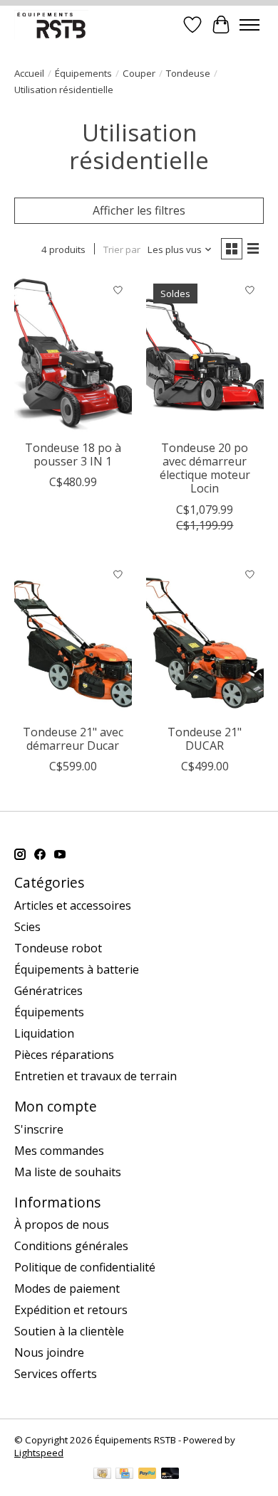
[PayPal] (147, 1475)
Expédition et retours (71, 1310)
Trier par (121, 249)
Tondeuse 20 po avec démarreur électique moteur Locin (205, 468)
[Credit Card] (124, 1475)
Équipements (83, 73)
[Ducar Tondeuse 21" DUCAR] (205, 639)
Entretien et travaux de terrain (95, 1076)
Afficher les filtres (139, 210)
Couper (139, 73)
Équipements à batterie (76, 969)
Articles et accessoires (72, 905)
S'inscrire (38, 1129)
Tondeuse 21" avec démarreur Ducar (73, 738)
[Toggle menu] (249, 25)
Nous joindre (49, 1352)
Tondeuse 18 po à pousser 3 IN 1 (73, 454)
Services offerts (55, 1374)
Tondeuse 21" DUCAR (205, 738)
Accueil (29, 73)
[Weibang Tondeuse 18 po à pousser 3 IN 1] (73, 354)
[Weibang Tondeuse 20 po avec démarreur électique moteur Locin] (205, 354)
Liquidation (44, 1033)
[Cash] (102, 1475)
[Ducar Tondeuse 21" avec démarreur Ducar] (73, 639)
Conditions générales (71, 1246)
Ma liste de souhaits (67, 1172)
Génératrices (48, 991)
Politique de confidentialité (84, 1267)
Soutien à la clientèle (69, 1331)
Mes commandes (59, 1150)
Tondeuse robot (58, 948)
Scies (27, 927)
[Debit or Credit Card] (170, 1475)
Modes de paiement (67, 1288)
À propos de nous (61, 1224)
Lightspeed (38, 1452)
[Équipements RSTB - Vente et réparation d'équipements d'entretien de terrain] (51, 24)
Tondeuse (188, 73)
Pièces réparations (64, 1054)
